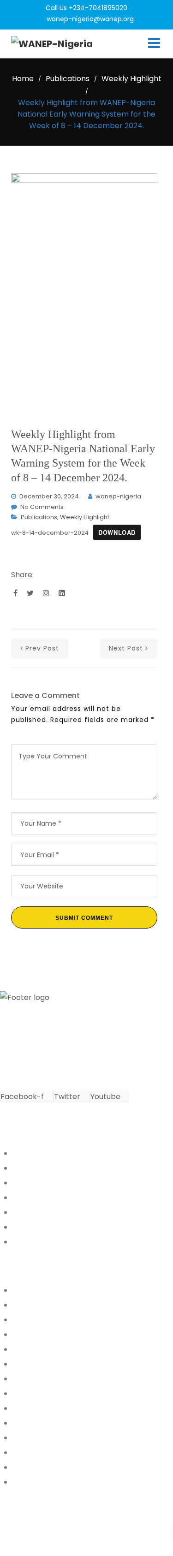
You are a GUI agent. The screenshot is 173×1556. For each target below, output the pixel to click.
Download (117, 532)
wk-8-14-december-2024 (50, 533)
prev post (42, 648)
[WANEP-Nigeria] (52, 44)
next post (126, 648)
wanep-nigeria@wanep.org (90, 19)
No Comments (42, 507)
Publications (67, 78)
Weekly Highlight (131, 78)
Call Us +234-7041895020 (86, 7)
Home (23, 78)
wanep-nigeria (118, 496)
